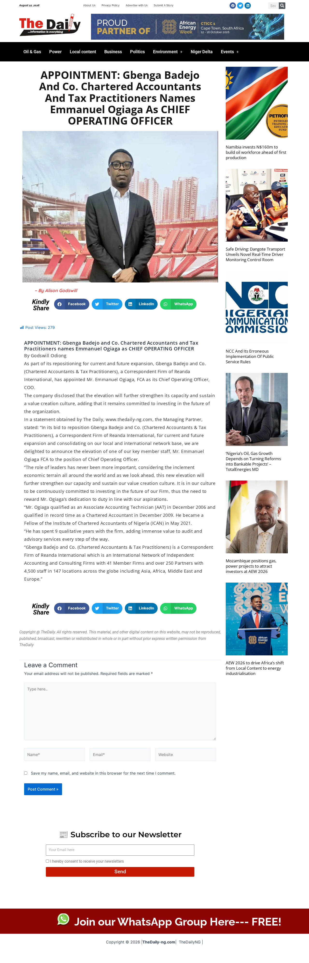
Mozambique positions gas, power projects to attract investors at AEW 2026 (251, 566)
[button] (72, 304)
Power (55, 51)
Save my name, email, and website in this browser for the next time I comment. (103, 773)
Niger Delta (202, 51)
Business (113, 51)
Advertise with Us (136, 5)
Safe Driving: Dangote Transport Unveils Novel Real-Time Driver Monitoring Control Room (255, 254)
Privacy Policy (110, 5)
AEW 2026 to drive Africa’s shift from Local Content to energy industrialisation (255, 668)
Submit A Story (163, 5)
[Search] (282, 5)
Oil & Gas (32, 51)
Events (227, 51)
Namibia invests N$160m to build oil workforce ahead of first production (256, 152)
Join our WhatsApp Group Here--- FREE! (177, 921)
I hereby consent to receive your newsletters (87, 861)
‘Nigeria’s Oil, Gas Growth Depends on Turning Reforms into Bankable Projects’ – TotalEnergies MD (253, 461)
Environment (165, 51)
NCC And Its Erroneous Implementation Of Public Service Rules (250, 356)
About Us (89, 5)
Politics (137, 51)
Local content (83, 51)
